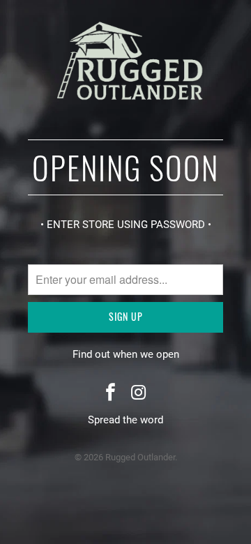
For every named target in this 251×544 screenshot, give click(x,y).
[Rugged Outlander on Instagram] (139, 394)
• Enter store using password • (125, 224)
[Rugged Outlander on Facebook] (111, 394)
